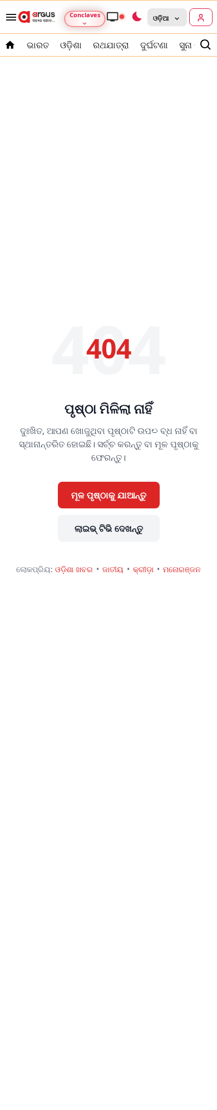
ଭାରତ (38, 45)
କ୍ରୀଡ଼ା (143, 569)
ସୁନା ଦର (193, 45)
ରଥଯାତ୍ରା (111, 45)
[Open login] (201, 17)
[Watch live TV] (115, 16)
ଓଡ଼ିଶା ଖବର (74, 569)
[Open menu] (8, 17)
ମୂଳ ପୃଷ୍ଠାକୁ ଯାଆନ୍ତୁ (108, 495)
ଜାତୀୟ (113, 569)
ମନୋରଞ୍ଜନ (182, 569)
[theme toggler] (136, 17)
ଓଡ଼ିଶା (71, 45)
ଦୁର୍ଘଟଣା (154, 45)
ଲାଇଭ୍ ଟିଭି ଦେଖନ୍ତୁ (109, 528)
